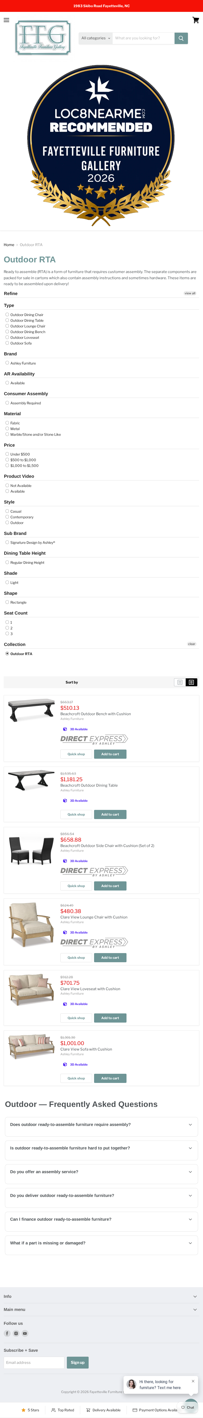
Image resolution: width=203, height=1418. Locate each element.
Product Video (19, 476)
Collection (14, 644)
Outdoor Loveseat (24, 337)
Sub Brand (15, 533)
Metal (15, 429)
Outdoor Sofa (21, 343)
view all (190, 293)
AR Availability (19, 373)
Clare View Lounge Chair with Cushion (93, 917)
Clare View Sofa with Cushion (86, 1049)
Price (9, 445)
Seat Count (15, 613)
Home (9, 245)
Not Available (20, 485)
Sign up (78, 1362)
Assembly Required (25, 403)
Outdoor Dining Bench (27, 332)
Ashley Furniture (23, 363)
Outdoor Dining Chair (26, 315)
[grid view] (180, 682)
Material (12, 413)
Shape (10, 593)
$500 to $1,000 (23, 460)
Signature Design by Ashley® (32, 542)
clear (191, 644)
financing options (49, 1231)
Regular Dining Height (27, 562)
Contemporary (21, 517)
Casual (15, 511)
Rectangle (18, 602)
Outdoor (17, 523)
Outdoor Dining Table (27, 320)
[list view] (191, 682)
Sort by (72, 682)
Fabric (15, 423)
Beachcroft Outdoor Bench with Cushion (95, 714)
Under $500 (20, 454)
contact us (152, 1183)
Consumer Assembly (26, 393)
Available (17, 383)
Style (9, 502)
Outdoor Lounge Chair (27, 326)
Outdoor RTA (21, 654)
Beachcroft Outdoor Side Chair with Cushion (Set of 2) (107, 846)
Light (14, 582)
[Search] (181, 38)
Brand (10, 353)
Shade (10, 573)
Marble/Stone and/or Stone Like (35, 434)
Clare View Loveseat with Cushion (90, 989)
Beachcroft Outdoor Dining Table (89, 785)
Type (9, 305)
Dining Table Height (25, 553)
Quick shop (76, 754)
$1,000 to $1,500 (24, 465)
